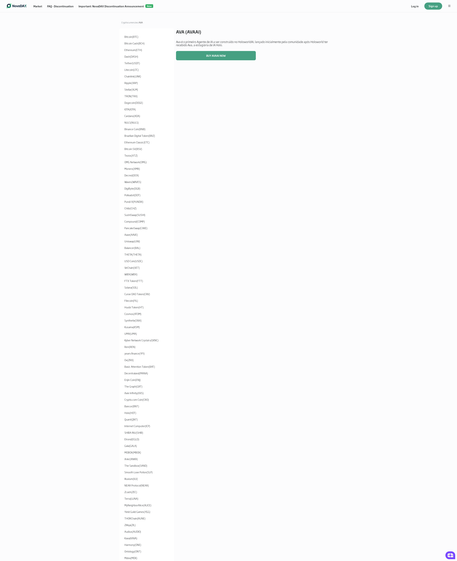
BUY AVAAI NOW (216, 55)
